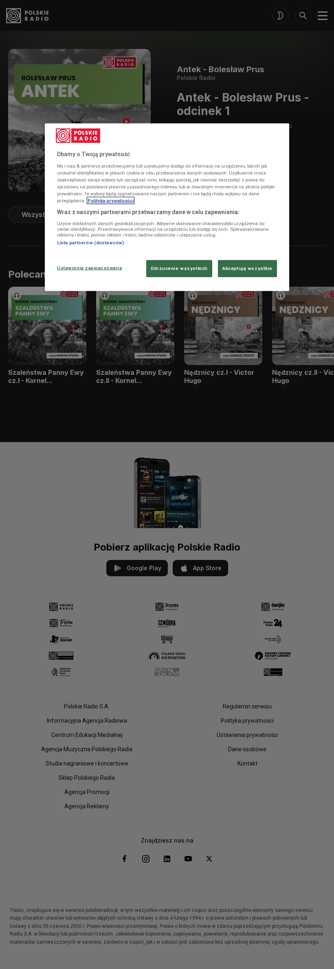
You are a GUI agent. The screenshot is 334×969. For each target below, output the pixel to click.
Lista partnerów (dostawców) (90, 243)
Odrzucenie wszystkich (179, 268)
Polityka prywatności (111, 201)
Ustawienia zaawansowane (89, 268)
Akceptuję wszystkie (247, 268)
